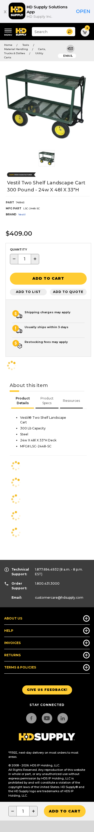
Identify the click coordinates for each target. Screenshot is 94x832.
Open (83, 11)
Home (8, 45)
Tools (25, 45)
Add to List (28, 292)
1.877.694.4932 (47, 569)
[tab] (22, 401)
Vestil (22, 214)
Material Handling (16, 49)
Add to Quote (68, 292)
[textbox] (24, 259)
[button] (69, 31)
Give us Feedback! (47, 690)
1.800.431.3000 (47, 583)
